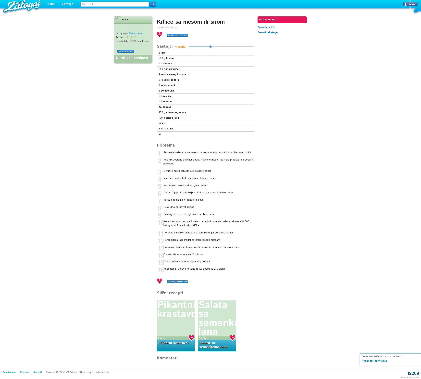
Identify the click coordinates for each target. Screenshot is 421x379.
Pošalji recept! (268, 20)
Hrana (50, 4)
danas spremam (126, 51)
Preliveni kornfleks (374, 361)
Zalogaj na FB (266, 27)
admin (125, 19)
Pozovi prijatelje (268, 32)
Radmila (161, 338)
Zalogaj (22, 6)
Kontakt (24, 372)
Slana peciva (135, 33)
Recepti (38, 372)
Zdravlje (67, 4)
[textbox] (115, 4)
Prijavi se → (410, 4)
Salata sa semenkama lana (225, 318)
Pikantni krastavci (178, 309)
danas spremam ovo (177, 35)
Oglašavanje (9, 372)
